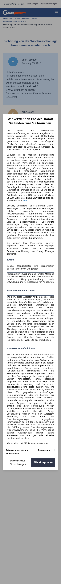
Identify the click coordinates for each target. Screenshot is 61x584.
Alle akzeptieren (43, 462)
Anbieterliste (12, 453)
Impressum (44, 450)
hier (25, 200)
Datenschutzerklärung (17, 450)
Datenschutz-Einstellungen (18, 462)
